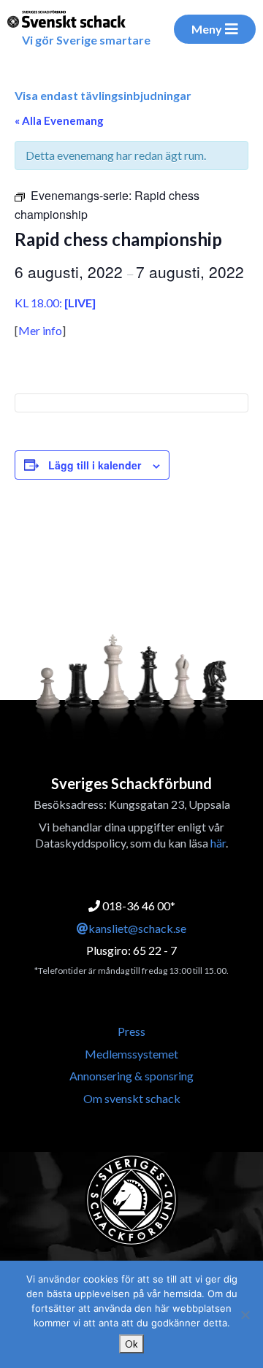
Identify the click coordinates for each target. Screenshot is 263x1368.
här (218, 843)
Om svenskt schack (131, 1098)
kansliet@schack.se (137, 928)
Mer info (40, 330)
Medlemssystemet (131, 1054)
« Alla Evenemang (59, 120)
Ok (131, 1344)
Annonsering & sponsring (131, 1076)
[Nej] (244, 1314)
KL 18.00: (55, 303)
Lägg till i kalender (94, 465)
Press (131, 1031)
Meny (206, 29)
